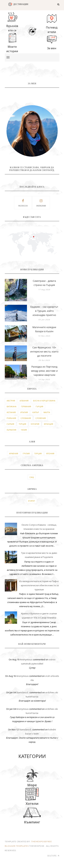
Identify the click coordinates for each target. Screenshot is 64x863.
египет (31, 501)
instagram (41, 206)
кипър (35, 412)
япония (50, 453)
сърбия (10, 424)
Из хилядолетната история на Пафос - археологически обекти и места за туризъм (39, 585)
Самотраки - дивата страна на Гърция (44, 283)
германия (26, 406)
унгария (35, 424)
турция (22, 424)
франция (48, 424)
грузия (26, 453)
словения (40, 418)
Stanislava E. (22, 692)
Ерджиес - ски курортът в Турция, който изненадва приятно (44, 311)
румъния (11, 418)
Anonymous (26, 659)
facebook (23, 206)
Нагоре (52, 855)
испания (11, 412)
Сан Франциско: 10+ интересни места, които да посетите (44, 351)
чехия (24, 429)
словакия (26, 418)
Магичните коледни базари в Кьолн (44, 329)
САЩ (32, 477)
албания (24, 400)
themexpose (38, 841)
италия (24, 412)
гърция (39, 406)
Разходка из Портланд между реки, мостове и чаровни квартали (44, 371)
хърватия (11, 429)
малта (47, 412)
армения (13, 453)
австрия (11, 400)
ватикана (11, 406)
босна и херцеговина (44, 400)
